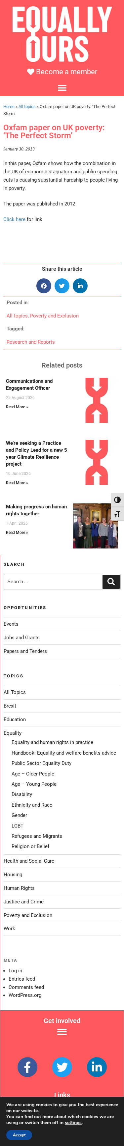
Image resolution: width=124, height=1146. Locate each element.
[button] (62, 87)
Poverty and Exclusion (54, 316)
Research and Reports (31, 342)
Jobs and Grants (22, 638)
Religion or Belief (30, 846)
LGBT (17, 826)
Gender (19, 815)
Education (15, 719)
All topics (27, 106)
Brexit (10, 706)
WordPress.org (25, 995)
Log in (15, 971)
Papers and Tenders (25, 651)
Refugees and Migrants (37, 836)
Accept (19, 1135)
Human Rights (19, 888)
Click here (14, 219)
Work (9, 929)
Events (11, 624)
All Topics (15, 692)
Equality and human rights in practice (52, 742)
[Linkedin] (97, 1067)
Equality (12, 733)
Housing (13, 875)
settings (73, 1123)
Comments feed (26, 987)
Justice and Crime (24, 902)
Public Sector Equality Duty (41, 763)
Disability (22, 794)
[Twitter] (62, 1067)
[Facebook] (27, 1067)
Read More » (17, 407)
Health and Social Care (29, 861)
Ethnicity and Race (32, 805)
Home (9, 106)
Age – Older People (33, 774)
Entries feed (22, 979)
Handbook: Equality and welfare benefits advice (64, 753)
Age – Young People (34, 784)
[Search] (111, 582)
